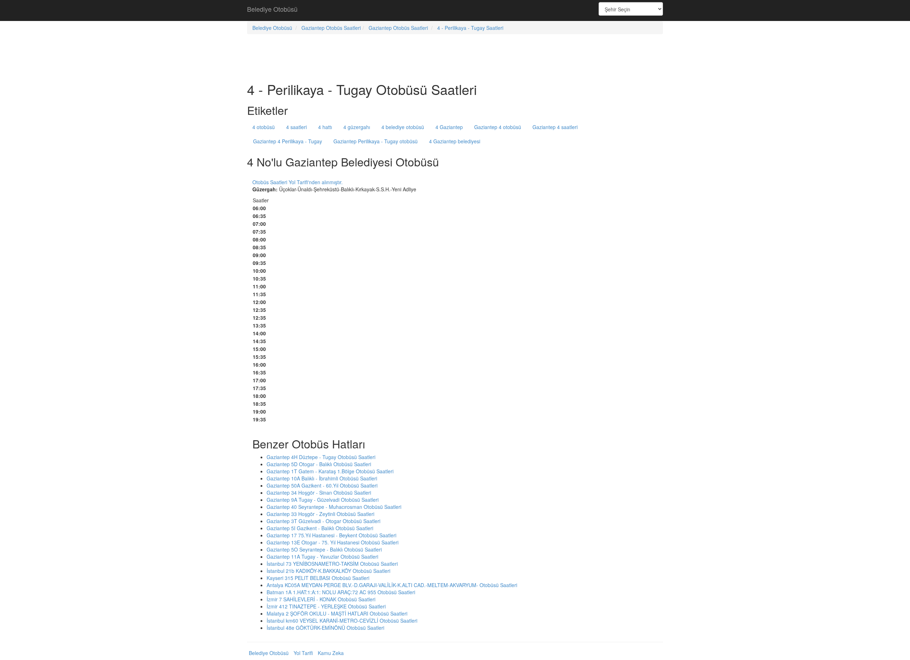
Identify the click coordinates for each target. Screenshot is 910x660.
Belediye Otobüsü (272, 9)
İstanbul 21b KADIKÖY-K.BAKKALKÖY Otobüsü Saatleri (328, 570)
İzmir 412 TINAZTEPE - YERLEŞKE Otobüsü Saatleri (326, 606)
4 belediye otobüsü (402, 127)
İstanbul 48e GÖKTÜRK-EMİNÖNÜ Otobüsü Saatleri (325, 627)
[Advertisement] (455, 11)
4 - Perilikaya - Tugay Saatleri (470, 27)
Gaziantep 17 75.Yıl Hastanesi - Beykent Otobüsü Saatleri (331, 535)
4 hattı (325, 127)
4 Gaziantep (449, 127)
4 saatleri (296, 127)
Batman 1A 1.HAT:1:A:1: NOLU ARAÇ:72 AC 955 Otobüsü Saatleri (341, 592)
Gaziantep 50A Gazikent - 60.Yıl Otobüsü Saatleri (322, 485)
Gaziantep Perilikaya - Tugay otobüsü (375, 141)
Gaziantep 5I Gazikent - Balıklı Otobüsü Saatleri (320, 528)
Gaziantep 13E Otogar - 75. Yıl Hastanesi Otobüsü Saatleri (332, 542)
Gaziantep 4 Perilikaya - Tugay (287, 141)
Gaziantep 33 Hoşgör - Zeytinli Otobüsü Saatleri (320, 513)
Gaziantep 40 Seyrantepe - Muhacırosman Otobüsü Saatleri (334, 506)
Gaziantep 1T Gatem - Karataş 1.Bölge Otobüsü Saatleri (330, 471)
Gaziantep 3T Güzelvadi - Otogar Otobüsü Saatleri (323, 521)
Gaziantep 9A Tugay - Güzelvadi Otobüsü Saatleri (323, 499)
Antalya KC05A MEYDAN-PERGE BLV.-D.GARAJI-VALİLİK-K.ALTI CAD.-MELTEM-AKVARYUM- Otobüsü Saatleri (392, 585)
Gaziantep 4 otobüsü (497, 127)
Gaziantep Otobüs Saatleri (331, 27)
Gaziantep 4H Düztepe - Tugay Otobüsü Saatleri (321, 457)
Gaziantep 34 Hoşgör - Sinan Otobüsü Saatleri (319, 492)
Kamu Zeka (331, 652)
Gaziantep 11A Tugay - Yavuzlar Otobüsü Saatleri (322, 556)
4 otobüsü (263, 127)
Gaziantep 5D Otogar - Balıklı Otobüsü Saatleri (319, 464)
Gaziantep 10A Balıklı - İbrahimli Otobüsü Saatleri (322, 478)
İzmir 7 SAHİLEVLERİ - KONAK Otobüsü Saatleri (321, 599)
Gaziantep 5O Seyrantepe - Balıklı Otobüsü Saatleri (324, 549)
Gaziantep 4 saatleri (555, 127)
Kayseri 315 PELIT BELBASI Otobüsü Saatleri (318, 577)
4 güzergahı (356, 127)
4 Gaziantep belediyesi (454, 141)
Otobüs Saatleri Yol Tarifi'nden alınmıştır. (297, 182)
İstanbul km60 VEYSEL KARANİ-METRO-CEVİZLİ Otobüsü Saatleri (342, 620)
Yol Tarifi (303, 652)
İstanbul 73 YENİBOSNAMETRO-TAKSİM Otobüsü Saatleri (332, 563)
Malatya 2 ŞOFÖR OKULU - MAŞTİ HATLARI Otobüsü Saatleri (337, 613)
